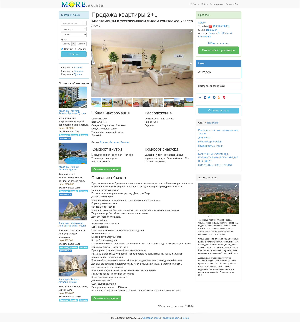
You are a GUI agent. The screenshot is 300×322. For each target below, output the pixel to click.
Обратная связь (151, 318)
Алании (78, 67)
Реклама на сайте (171, 318)
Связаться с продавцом (106, 169)
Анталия (114, 142)
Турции (78, 74)
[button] (190, 32)
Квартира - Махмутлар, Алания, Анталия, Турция (72, 224)
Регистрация (216, 4)
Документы (204, 137)
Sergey (202, 22)
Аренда (82, 49)
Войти (204, 4)
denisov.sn (211, 29)
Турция (104, 142)
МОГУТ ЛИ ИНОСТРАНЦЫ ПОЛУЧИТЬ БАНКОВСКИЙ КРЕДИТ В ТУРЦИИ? (218, 157)
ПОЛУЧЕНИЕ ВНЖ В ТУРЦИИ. (215, 165)
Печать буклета (220, 110)
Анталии (78, 71)
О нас (185, 318)
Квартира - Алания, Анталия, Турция (69, 168)
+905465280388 (220, 26)
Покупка (68, 49)
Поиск (195, 4)
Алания (124, 142)
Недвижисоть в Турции (210, 145)
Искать (75, 54)
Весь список (212, 123)
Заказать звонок (219, 43)
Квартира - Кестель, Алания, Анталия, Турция (72, 112)
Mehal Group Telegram (210, 141)
